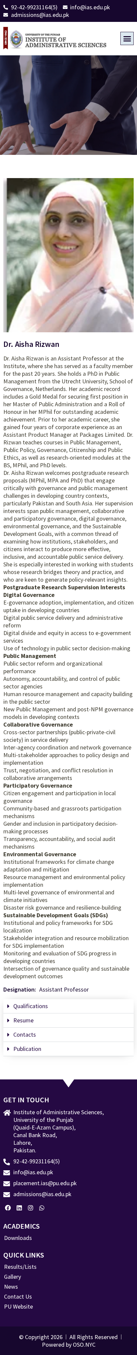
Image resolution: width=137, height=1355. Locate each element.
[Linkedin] (19, 1207)
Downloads (18, 1238)
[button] (127, 38)
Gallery (12, 1276)
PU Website (18, 1306)
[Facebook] (8, 1207)
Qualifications (30, 1006)
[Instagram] (31, 1207)
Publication (27, 1049)
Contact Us (18, 1296)
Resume (23, 1020)
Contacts (24, 1034)
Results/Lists (20, 1266)
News (11, 1286)
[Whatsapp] (42, 1207)
